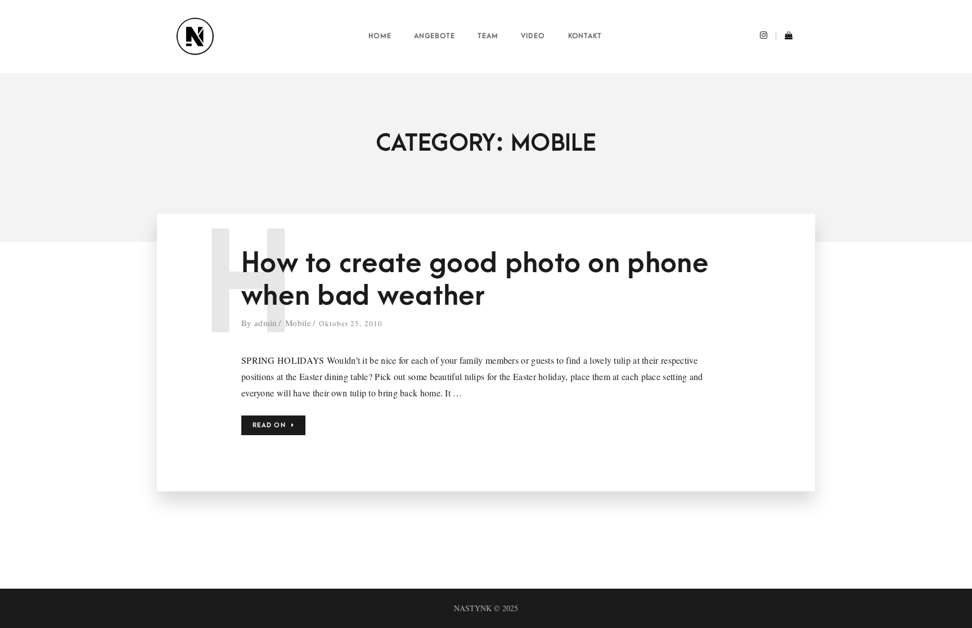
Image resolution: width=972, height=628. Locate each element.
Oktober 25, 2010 (350, 323)
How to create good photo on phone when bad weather (475, 279)
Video (533, 36)
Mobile (298, 322)
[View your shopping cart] (784, 36)
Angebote (434, 36)
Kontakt (585, 36)
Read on (269, 425)
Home (380, 36)
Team (488, 36)
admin (265, 322)
